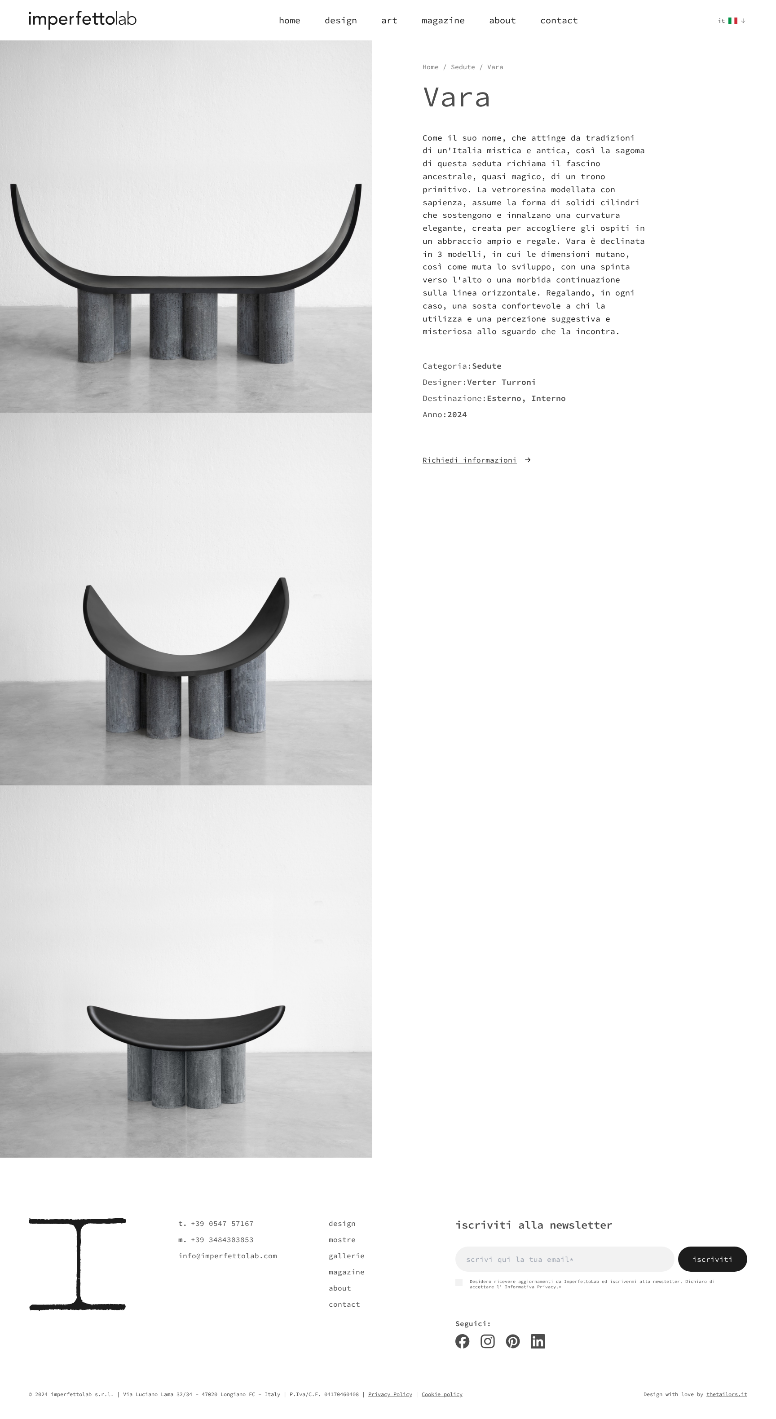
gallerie (347, 1255)
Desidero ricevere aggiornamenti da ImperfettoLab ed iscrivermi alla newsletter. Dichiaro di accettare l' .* (592, 1284)
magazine (347, 1271)
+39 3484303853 (222, 1239)
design (342, 1223)
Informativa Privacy (530, 1287)
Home (431, 67)
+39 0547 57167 (222, 1223)
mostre (342, 1239)
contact (344, 1304)
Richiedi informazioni (470, 459)
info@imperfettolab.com (227, 1255)
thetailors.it (726, 1394)
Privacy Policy (390, 1394)
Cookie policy (442, 1394)
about (340, 1287)
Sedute (463, 67)
